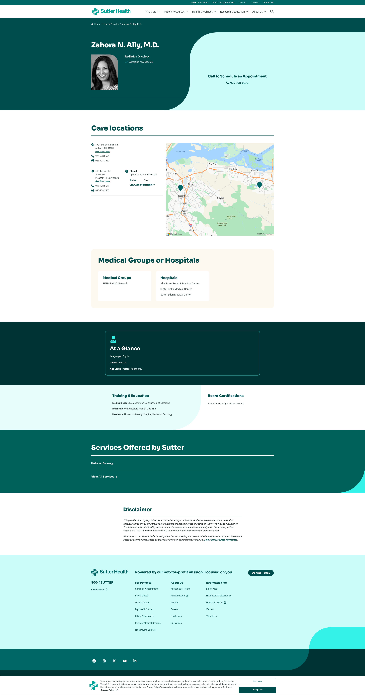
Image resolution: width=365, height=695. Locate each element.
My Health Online (199, 2)
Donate (242, 2)
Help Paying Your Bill (145, 629)
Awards (174, 602)
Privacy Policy (110, 690)
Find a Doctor (142, 595)
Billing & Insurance (144, 616)
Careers (254, 2)
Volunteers (211, 616)
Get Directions (102, 151)
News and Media (217, 602)
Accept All (257, 689)
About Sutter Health (180, 588)
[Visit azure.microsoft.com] (175, 234)
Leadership (176, 616)
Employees (211, 588)
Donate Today (261, 572)
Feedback (269, 234)
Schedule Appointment (146, 588)
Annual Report (180, 595)
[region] (220, 189)
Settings (257, 681)
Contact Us (268, 2)
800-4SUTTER (102, 582)
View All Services (102, 476)
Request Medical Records (148, 623)
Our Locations (142, 602)
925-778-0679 (239, 83)
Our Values (176, 623)
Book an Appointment (223, 2)
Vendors (210, 609)
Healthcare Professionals (218, 595)
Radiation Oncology (102, 463)
